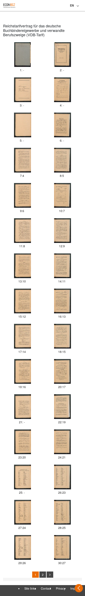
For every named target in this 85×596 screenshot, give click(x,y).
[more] (50, 575)
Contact (46, 588)
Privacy (60, 588)
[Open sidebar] (79, 588)
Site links (30, 588)
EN (72, 5)
